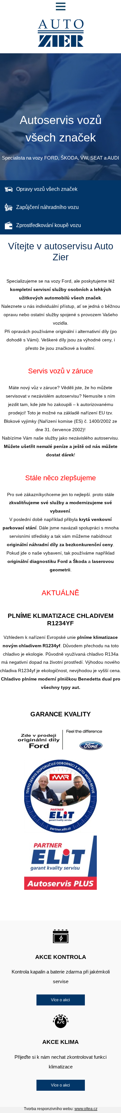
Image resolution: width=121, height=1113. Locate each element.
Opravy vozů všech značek (46, 189)
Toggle (60, 6)
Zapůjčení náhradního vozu (47, 207)
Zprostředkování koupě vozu (48, 225)
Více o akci (60, 1000)
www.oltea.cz (86, 1109)
